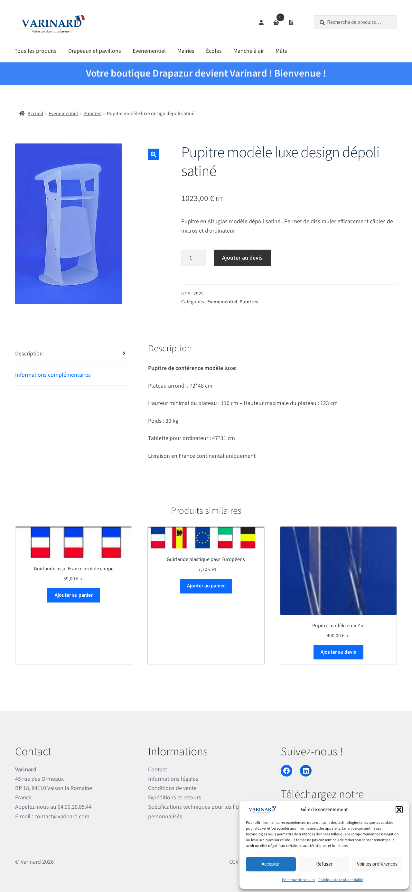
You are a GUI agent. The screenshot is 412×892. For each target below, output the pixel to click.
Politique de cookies (298, 880)
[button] (399, 809)
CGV (234, 862)
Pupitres (92, 113)
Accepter (271, 864)
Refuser (324, 864)
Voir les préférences (377, 864)
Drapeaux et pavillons (94, 51)
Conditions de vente (172, 788)
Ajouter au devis (242, 258)
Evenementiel (149, 51)
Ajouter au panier (74, 595)
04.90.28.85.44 (75, 807)
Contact (157, 770)
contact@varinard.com (61, 817)
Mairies (185, 51)
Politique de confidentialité (340, 880)
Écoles (214, 51)
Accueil (35, 113)
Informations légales (173, 779)
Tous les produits (35, 51)
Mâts (281, 51)
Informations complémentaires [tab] (53, 375)
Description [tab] (29, 354)
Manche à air (248, 51)
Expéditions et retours (174, 798)
